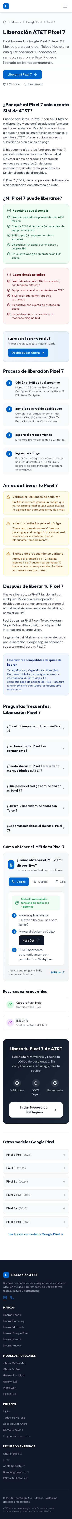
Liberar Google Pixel (15, 1333)
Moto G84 (10, 1387)
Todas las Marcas (14, 1417)
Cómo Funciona (13, 1430)
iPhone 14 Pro (11, 1369)
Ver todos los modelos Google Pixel (34, 1234)
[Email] (5, 1297)
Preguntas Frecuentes (17, 1436)
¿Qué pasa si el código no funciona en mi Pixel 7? (36, 788)
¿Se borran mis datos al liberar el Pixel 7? (36, 828)
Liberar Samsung (13, 1321)
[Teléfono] (12, 1297)
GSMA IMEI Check (14, 1478)
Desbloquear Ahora (26, 353)
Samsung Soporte (14, 1472)
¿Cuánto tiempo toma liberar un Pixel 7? (36, 728)
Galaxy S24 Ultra (13, 1375)
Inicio (6, 1411)
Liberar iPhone (12, 1315)
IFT (5, 1459)
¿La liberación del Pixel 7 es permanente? (36, 748)
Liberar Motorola (13, 1327)
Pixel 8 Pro (9, 1394)
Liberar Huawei (12, 1345)
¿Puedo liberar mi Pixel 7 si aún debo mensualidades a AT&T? (36, 768)
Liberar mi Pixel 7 (20, 74)
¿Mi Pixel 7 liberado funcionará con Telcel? (36, 808)
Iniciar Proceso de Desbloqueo (33, 1109)
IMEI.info (56, 972)
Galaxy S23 (10, 1381)
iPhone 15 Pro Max (14, 1363)
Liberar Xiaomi (12, 1339)
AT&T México (11, 1453)
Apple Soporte (12, 1466)
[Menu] (65, 6)
